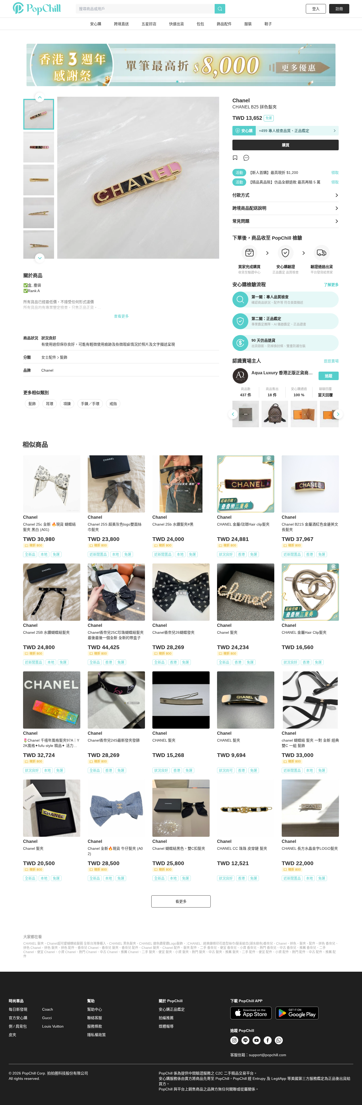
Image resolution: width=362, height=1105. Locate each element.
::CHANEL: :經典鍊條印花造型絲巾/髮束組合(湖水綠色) (224, 943)
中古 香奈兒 (288, 948)
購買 (285, 145)
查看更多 (121, 316)
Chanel (47, 370)
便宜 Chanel (46, 952)
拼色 (293, 943)
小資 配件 (282, 952)
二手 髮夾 (148, 952)
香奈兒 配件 (130, 948)
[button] (245, 392)
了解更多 (331, 285)
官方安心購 (18, 1018)
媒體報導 (166, 1026)
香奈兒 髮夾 (110, 948)
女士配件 (48, 357)
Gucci (47, 1018)
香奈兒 (268, 943)
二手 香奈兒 (208, 948)
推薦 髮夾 (232, 952)
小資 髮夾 (182, 952)
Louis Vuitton (53, 1026)
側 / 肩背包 (18, 1026)
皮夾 (12, 1035)
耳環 (49, 404)
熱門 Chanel (88, 952)
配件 (312, 943)
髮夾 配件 (190, 948)
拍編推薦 (166, 1018)
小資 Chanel (67, 952)
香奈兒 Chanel (88, 948)
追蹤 (328, 376)
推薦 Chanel (130, 952)
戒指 (113, 404)
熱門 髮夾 (198, 952)
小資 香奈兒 (248, 948)
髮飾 (63, 357)
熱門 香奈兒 (268, 948)
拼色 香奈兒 (327, 943)
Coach (47, 1009)
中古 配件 (315, 952)
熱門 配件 (299, 952)
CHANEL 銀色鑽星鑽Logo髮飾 (161, 943)
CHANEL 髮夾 (33, 943)
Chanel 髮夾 (150, 948)
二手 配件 (248, 952)
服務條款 (94, 1026)
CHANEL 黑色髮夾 (122, 943)
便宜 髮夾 (165, 952)
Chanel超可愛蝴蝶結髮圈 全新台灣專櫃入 (76, 943)
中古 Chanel (109, 952)
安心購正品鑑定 (172, 1009)
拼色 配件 (67, 948)
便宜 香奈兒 (228, 948)
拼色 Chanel (32, 948)
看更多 (181, 901)
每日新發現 (18, 1009)
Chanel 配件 (171, 948)
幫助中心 (94, 1009)
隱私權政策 (96, 1035)
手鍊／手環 (90, 404)
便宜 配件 (265, 952)
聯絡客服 (94, 1018)
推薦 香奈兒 (307, 948)
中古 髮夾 (215, 952)
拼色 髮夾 (51, 948)
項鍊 (67, 404)
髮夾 (302, 943)
